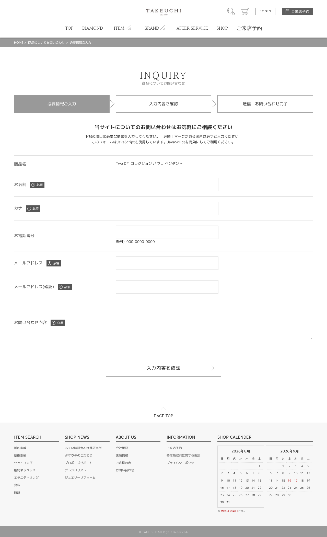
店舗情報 (122, 455)
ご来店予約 (300, 11)
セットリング (23, 463)
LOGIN (265, 11)
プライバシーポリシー (182, 463)
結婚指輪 (20, 455)
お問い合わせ (125, 470)
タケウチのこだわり (78, 455)
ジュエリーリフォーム (80, 477)
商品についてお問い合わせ (46, 42)
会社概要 (122, 448)
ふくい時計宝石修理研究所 (83, 448)
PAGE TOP (163, 416)
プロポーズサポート (78, 463)
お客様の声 (123, 463)
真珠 (17, 485)
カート (245, 11)
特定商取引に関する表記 (183, 455)
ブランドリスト (75, 470)
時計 (17, 493)
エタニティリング (26, 477)
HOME (18, 42)
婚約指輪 (20, 448)
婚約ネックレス (25, 470)
